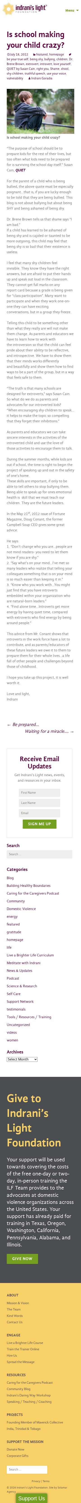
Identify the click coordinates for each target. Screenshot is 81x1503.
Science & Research (22, 986)
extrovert (32, 64)
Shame (54, 69)
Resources (16, 1375)
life (9, 948)
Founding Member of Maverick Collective (35, 1422)
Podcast (13, 978)
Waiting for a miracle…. (49, 731)
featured (42, 54)
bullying (49, 59)
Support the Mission (25, 1442)
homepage (56, 54)
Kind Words (15, 1316)
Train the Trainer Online (23, 1349)
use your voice (56, 73)
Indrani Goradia (41, 78)
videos (12, 1033)
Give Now (22, 1259)
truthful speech (35, 73)
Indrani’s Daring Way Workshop (29, 1395)
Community (16, 901)
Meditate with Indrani (23, 963)
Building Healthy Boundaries (28, 886)
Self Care (13, 994)
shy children (15, 73)
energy (12, 917)
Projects (15, 1415)
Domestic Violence (21, 909)
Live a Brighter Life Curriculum (30, 955)
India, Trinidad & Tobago (23, 1429)
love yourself (62, 64)
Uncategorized (18, 1025)
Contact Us (14, 1322)
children (62, 59)
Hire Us (12, 1356)
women (12, 1040)
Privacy (36, 1481)
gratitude (14, 932)
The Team (13, 1309)
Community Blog (18, 1389)
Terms (46, 1481)
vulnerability (15, 78)
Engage (13, 1335)
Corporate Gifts (17, 1456)
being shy (36, 59)
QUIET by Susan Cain (21, 69)
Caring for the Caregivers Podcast (33, 893)
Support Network (20, 1002)
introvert (46, 64)
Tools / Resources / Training (29, 1017)
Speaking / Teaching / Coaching (29, 1402)
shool (64, 69)
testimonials (16, 1009)
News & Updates (19, 971)
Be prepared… (23, 724)
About (12, 1295)
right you (42, 69)
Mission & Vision (18, 1303)
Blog (10, 878)
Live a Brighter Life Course (25, 1343)
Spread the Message (20, 1362)
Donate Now (15, 1449)
